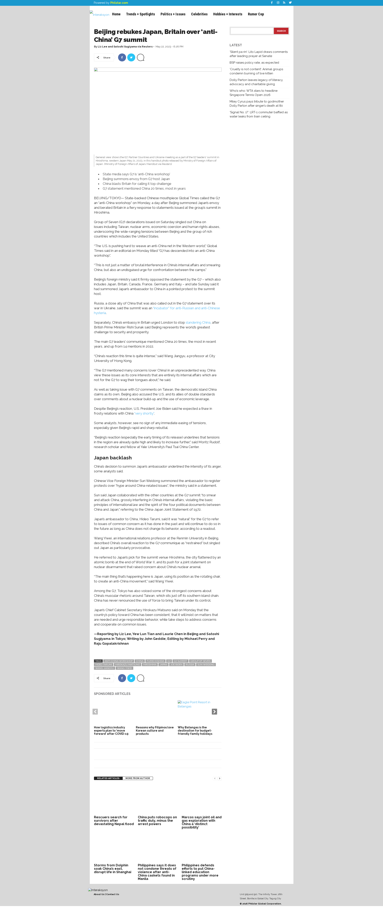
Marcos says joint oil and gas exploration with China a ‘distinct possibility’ (202, 822)
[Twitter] (290, 3)
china (139, 661)
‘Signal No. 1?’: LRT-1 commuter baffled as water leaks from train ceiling (259, 114)
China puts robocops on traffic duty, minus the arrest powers (157, 820)
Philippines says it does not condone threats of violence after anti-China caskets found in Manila (157, 872)
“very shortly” (144, 413)
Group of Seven (200, 661)
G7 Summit (180, 661)
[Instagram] (278, 3)
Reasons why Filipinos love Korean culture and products (155, 730)
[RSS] (284, 3)
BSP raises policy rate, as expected (254, 62)
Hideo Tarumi (103, 664)
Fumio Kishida (155, 661)
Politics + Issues (173, 14)
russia (190, 664)
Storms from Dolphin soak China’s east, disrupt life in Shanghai (112, 868)
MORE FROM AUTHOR (137, 778)
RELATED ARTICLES (108, 778)
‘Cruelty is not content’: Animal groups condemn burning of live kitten (256, 71)
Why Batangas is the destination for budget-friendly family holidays (195, 730)
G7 (169, 661)
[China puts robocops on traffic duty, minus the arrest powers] (158, 799)
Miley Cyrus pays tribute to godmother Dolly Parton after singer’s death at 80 (257, 103)
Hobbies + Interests (227, 14)
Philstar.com (119, 2)
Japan (163, 664)
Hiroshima (149, 664)
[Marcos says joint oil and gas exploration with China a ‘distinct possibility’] (202, 799)
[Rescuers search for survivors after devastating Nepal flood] (114, 799)
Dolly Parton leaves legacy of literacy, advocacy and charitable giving (256, 82)
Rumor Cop (256, 14)
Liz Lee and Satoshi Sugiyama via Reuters (125, 46)
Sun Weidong (205, 664)
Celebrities (199, 14)
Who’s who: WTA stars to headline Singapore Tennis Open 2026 (253, 93)
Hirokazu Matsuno (127, 664)
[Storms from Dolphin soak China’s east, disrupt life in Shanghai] (114, 847)
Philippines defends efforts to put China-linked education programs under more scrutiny (200, 872)
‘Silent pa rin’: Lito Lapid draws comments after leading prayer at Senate (259, 54)
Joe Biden (176, 664)
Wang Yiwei (124, 668)
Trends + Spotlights (140, 14)
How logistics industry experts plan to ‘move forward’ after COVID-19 (111, 730)
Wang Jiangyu (104, 668)
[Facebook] (271, 3)
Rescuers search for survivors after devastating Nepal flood (114, 820)
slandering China (198, 322)
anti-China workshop (119, 661)
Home (116, 14)
